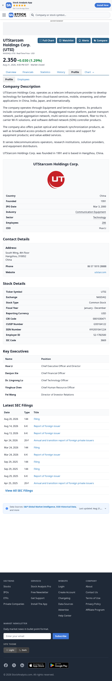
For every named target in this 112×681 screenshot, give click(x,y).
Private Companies (14, 604)
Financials (28, 72)
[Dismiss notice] (3, 5)
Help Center (64, 615)
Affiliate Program (95, 609)
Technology (99, 217)
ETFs (6, 598)
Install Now (102, 5)
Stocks (7, 586)
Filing (37, 419)
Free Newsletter (39, 592)
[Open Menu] (4, 15)
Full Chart (48, 40)
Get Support (37, 598)
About (89, 586)
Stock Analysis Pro (41, 586)
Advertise (63, 609)
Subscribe (60, 636)
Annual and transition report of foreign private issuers (64, 440)
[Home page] (17, 15)
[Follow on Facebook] (6, 665)
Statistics (45, 72)
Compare (102, 40)
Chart (88, 72)
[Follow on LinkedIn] (22, 665)
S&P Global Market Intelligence (39, 506)
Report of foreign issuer (47, 426)
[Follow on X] (14, 665)
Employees (23, 79)
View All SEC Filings (19, 491)
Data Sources (65, 604)
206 (104, 222)
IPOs (6, 592)
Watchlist (68, 40)
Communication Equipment (91, 212)
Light (11, 650)
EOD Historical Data (66, 506)
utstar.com (100, 272)
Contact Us (92, 592)
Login (61, 586)
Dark (24, 650)
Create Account (66, 592)
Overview (11, 72)
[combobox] (70, 15)
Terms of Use (93, 598)
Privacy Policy (93, 604)
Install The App (39, 604)
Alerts (85, 40)
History (61, 72)
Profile (75, 72)
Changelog (64, 598)
